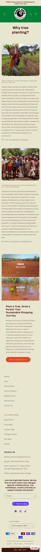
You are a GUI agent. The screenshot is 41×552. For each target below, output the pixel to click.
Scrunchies (8, 424)
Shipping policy (28, 547)
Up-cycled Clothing (11, 415)
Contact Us (8, 405)
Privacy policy (29, 543)
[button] (4, 14)
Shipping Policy (10, 396)
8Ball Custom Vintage (19, 541)
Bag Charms (9, 420)
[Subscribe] (34, 496)
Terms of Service (10, 391)
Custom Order (9, 429)
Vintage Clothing (10, 434)
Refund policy (18, 543)
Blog (6, 381)
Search (7, 376)
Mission (7, 444)
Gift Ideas (8, 439)
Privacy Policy (9, 386)
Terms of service (15, 547)
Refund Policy (9, 401)
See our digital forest (18, 359)
